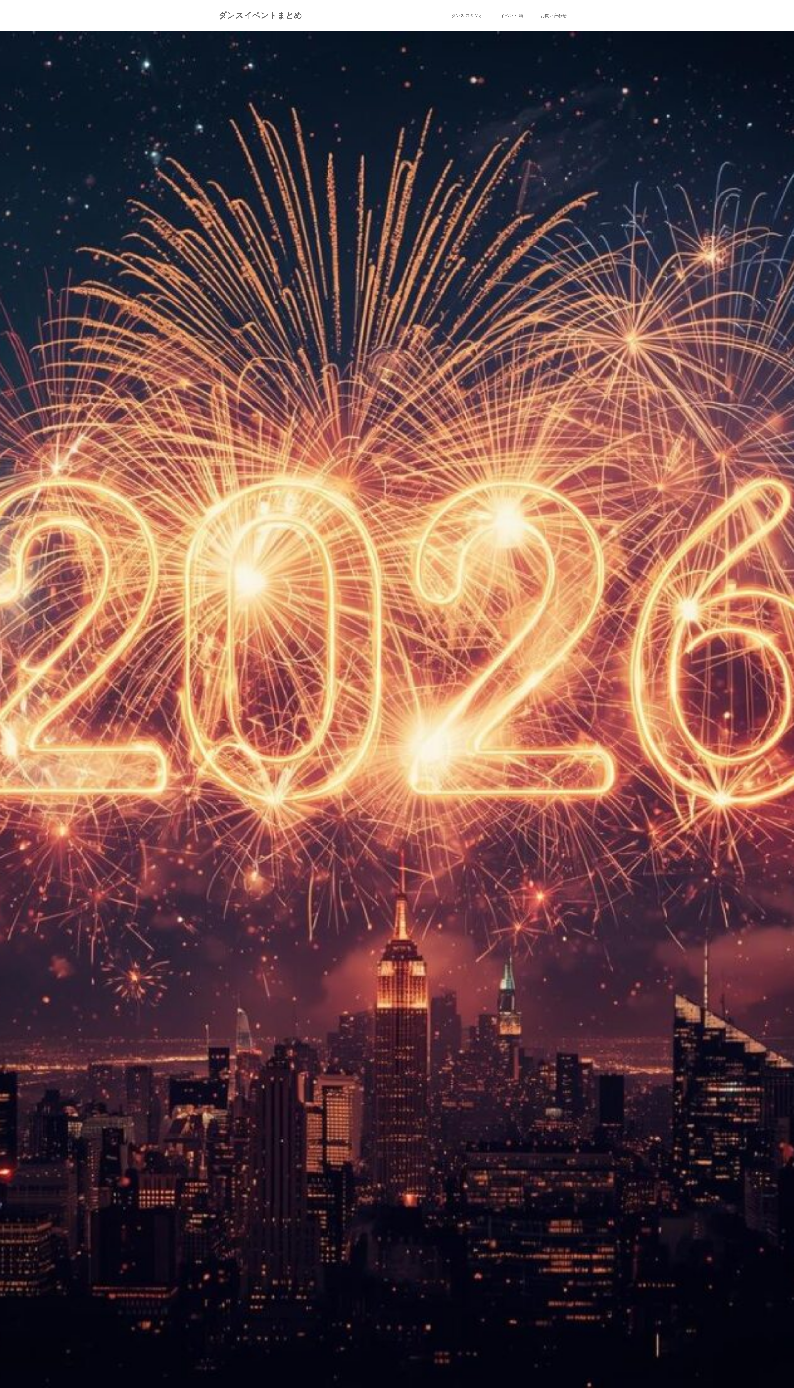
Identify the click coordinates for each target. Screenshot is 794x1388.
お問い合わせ (554, 15)
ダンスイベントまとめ (260, 15)
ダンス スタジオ (467, 15)
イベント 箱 (511, 15)
